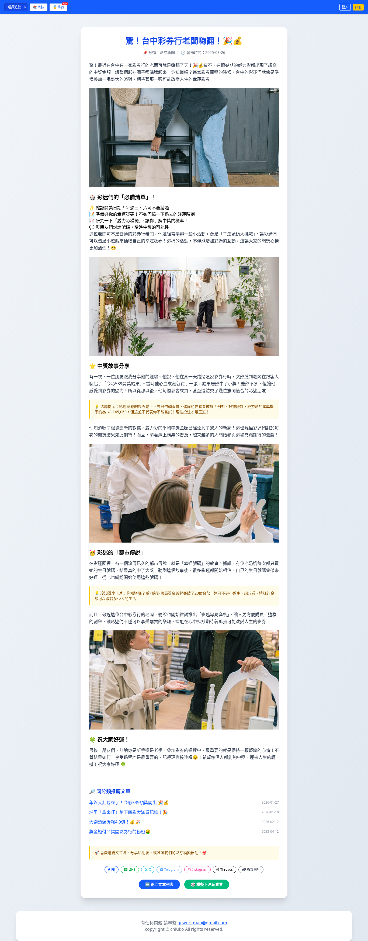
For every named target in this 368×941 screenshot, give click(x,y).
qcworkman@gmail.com (202, 923)
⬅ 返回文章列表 (159, 884)
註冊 (358, 7)
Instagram (199, 869)
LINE (132, 869)
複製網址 (253, 869)
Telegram (171, 869)
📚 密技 (38, 7)
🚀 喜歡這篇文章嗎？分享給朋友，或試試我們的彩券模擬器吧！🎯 (151, 852)
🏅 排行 (60, 6)
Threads (226, 869)
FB (113, 869)
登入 (345, 7)
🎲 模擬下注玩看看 (207, 884)
